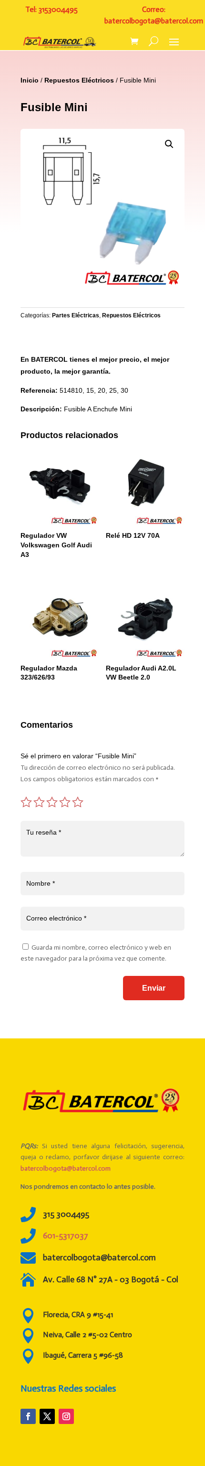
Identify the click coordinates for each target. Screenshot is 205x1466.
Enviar (153, 988)
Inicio (29, 80)
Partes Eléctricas (75, 315)
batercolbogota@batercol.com (65, 1168)
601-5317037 (65, 1235)
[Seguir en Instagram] (66, 1416)
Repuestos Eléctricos (79, 80)
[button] (169, 144)
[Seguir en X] (47, 1416)
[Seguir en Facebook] (28, 1416)
